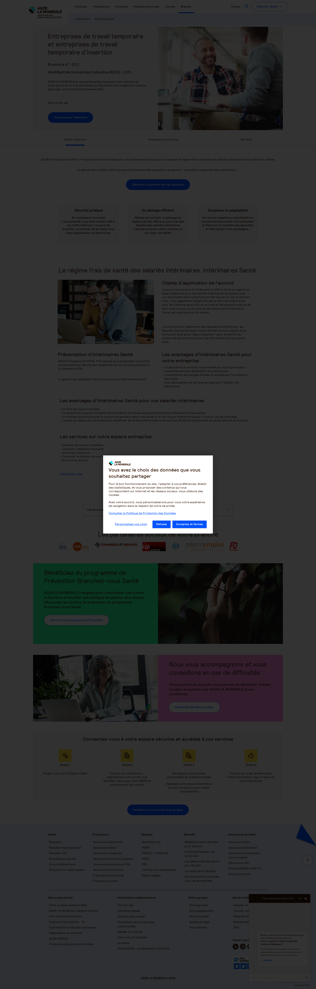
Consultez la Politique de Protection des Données (142, 513)
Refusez (161, 524)
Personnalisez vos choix (131, 524)
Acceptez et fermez (189, 524)
